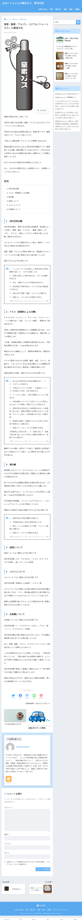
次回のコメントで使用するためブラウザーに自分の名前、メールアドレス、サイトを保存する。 (28, 863)
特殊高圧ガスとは (60, 121)
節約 (65, 9)
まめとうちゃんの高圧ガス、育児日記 (23, 3)
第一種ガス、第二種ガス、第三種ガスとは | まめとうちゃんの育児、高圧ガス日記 (67, 115)
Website (8, 782)
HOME (42, 905)
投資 (70, 9)
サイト (6, 853)
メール (8, 844)
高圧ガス (58, 9)
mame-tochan (71, 94)
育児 (51, 9)
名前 (7, 834)
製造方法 (39, 703)
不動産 (77, 9)
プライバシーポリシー (60, 910)
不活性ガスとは (60, 94)
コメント (8, 807)
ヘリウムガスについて (62, 101)
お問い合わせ (42, 9)
